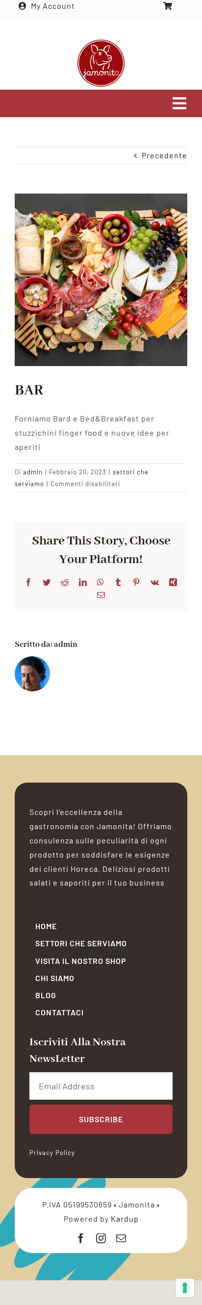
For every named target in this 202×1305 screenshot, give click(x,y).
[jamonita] (101, 42)
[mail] (121, 1238)
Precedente (164, 155)
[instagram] (101, 1238)
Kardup (125, 1218)
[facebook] (81, 1238)
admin (33, 472)
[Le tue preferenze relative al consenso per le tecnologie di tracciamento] (185, 1288)
